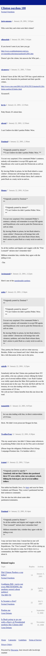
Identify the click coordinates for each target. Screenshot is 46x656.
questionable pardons (22, 281)
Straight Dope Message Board (12, 2)
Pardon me (5, 610)
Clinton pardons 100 (13, 8)
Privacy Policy (6, 645)
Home (3, 640)
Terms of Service (35, 640)
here (27, 487)
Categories (12, 640)
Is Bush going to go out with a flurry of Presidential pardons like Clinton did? (13, 622)
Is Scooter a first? (8, 601)
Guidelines (23, 640)
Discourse (14, 650)
